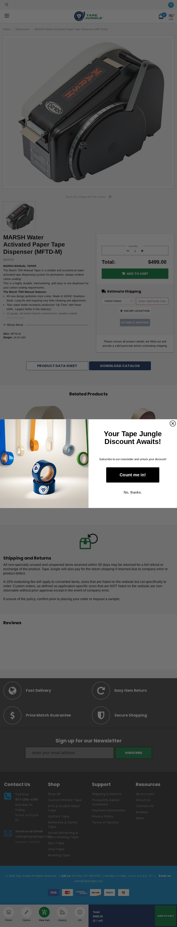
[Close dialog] (172, 423)
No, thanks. (133, 492)
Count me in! (133, 474)
